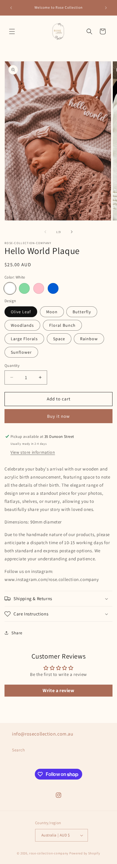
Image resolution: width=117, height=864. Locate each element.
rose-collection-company (48, 853)
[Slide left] (45, 231)
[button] (12, 31)
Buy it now (58, 416)
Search (18, 750)
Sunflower (21, 352)
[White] (9, 288)
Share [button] (16, 632)
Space (59, 338)
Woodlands (22, 325)
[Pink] (38, 288)
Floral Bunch (62, 325)
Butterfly (82, 311)
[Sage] (24, 288)
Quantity (12, 365)
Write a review (58, 690)
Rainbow (89, 338)
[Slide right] (71, 231)
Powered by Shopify (84, 853)
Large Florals (24, 338)
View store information (32, 452)
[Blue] (53, 288)
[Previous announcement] (11, 7)
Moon (52, 311)
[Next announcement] (105, 7)
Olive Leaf (21, 311)
